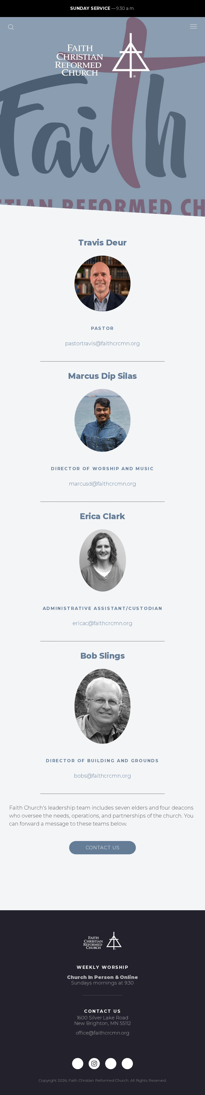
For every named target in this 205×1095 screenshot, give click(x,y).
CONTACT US (103, 848)
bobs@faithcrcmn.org (102, 776)
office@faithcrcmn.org (102, 1033)
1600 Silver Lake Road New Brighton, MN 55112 (102, 1020)
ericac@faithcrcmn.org (102, 623)
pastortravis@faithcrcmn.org (102, 343)
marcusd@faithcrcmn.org (102, 484)
